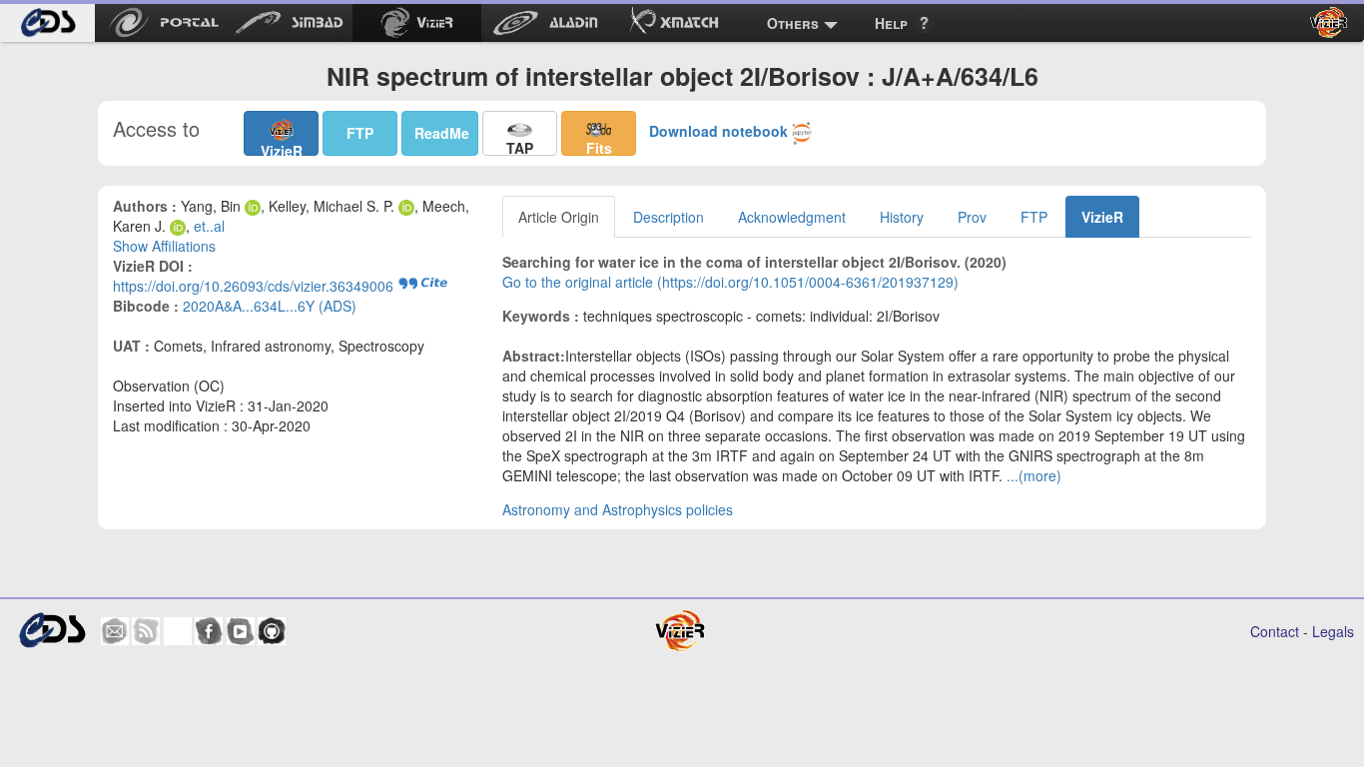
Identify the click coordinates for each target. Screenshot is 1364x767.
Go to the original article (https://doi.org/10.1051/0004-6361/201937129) (730, 282)
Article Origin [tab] (558, 217)
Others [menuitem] (793, 23)
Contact (1274, 631)
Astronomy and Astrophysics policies (617, 509)
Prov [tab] (972, 217)
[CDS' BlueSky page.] (178, 631)
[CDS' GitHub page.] (272, 631)
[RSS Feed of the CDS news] (146, 631)
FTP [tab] (1034, 217)
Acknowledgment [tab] (792, 217)
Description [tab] (668, 217)
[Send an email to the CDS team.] (115, 631)
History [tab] (902, 217)
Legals (1333, 631)
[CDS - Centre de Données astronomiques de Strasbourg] (52, 630)
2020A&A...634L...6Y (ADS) (269, 306)
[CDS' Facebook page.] (209, 631)
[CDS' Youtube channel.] (241, 631)
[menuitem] (47, 23)
